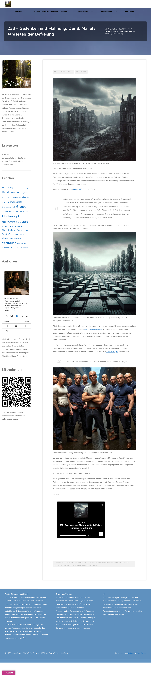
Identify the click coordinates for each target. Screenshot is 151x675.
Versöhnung (76, 565)
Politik (26, 230)
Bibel (5, 192)
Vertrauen (9, 243)
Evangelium (23, 193)
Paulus (20, 230)
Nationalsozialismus (119, 562)
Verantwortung (16, 234)
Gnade (12, 211)
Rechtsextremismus (62, 565)
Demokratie (81, 562)
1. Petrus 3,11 (112, 352)
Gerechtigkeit (8, 207)
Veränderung (21, 243)
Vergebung (7, 238)
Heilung (22, 211)
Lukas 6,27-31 (79, 189)
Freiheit (4, 198)
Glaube (21, 207)
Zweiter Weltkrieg (90, 565)
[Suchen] (143, 11)
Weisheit (24, 248)
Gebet (26, 197)
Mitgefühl (5, 226)
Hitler (107, 562)
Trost (4, 234)
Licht (19, 222)
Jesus (21, 216)
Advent (4, 188)
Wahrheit (6, 247)
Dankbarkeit (14, 193)
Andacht (16, 188)
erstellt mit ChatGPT (118, 29)
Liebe (25, 222)
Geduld (4, 202)
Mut (11, 226)
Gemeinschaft (15, 202)
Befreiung (60, 562)
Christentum (70, 562)
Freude (10, 198)
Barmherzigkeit (25, 188)
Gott (17, 211)
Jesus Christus (9, 221)
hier (27, 356)
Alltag (10, 187)
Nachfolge (18, 226)
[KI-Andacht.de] (8, 4)
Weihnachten (15, 248)
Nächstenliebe (9, 230)
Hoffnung (9, 216)
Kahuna (131, 653)
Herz (26, 211)
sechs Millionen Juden (93, 329)
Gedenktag (99, 562)
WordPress (141, 653)
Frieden (91, 562)
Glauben (5, 211)
